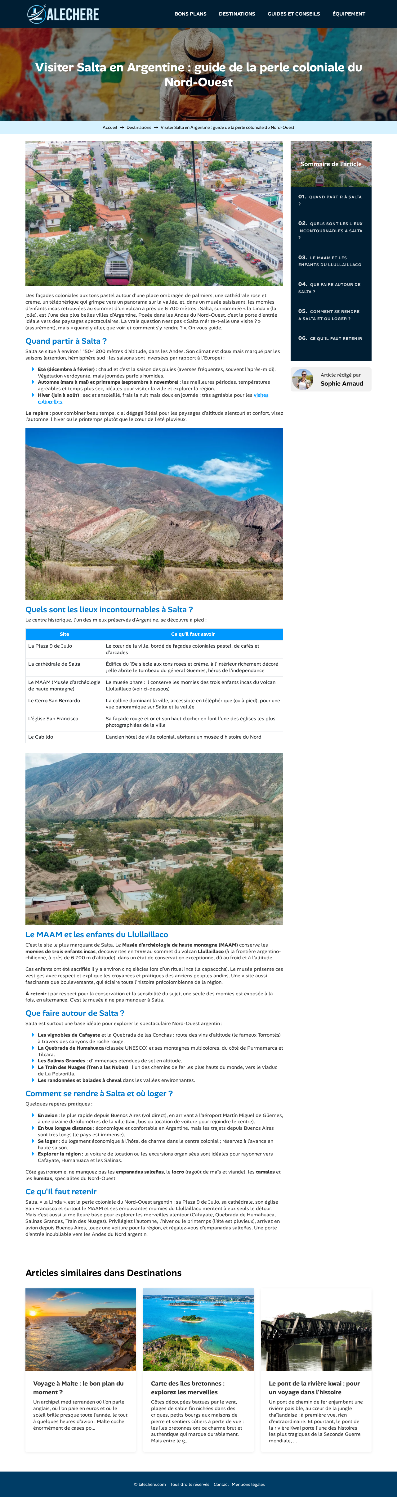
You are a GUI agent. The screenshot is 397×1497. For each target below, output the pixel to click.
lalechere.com (152, 1484)
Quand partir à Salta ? (330, 199)
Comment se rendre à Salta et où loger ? (329, 314)
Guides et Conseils (294, 14)
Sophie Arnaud (342, 383)
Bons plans (191, 14)
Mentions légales (248, 1484)
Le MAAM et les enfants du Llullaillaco (330, 260)
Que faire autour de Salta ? (329, 287)
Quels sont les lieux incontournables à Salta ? (330, 230)
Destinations (237, 14)
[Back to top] (380, 1480)
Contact (221, 1484)
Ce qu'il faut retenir (330, 338)
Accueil (110, 127)
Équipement (348, 14)
